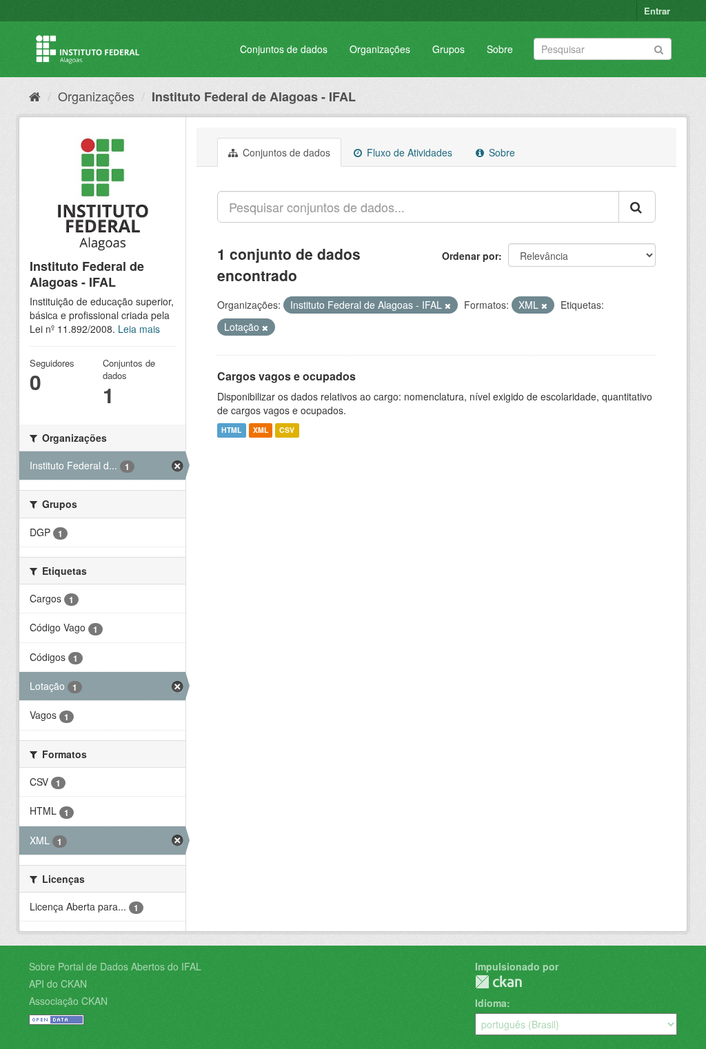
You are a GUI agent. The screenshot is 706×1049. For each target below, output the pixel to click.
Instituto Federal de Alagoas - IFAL (254, 96)
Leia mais (139, 329)
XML (260, 430)
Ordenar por (470, 256)
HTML (231, 430)
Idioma (491, 1003)
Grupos (448, 49)
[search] (637, 207)
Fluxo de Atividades (408, 152)
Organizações (380, 49)
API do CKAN (58, 983)
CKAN (498, 982)
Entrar (657, 10)
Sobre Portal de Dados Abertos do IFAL (115, 966)
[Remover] (448, 305)
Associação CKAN (68, 1001)
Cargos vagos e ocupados (286, 376)
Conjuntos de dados (283, 49)
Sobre (500, 49)
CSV (286, 430)
